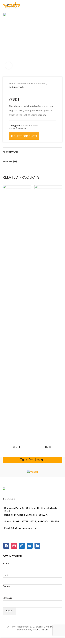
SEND (9, 611)
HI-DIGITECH (40, 629)
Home (12, 83)
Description (10, 152)
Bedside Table (16, 87)
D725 (48, 446)
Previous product (10, 92)
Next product (17, 92)
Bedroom (41, 83)
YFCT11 (16, 446)
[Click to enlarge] (8, 65)
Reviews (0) (10, 161)
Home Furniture (25, 83)
